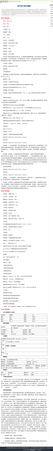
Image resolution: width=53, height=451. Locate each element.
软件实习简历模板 (17, 1)
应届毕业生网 (11, 1)
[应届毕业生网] (4, 1)
